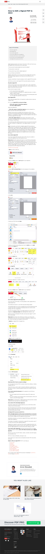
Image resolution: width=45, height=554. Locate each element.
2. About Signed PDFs (12, 51)
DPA (34, 532)
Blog (11, 4)
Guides (14, 4)
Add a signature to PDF (14, 449)
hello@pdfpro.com (7, 536)
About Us (15, 543)
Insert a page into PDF (14, 447)
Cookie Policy (36, 534)
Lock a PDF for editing (14, 450)
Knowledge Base (29, 530)
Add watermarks (13, 448)
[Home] (7, 1)
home (9, 4)
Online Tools (16, 532)
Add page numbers (13, 446)
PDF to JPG (16, 537)
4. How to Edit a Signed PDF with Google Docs (16, 54)
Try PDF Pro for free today (13, 147)
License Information (37, 530)
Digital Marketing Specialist (25, 465)
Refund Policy (36, 537)
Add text (11, 443)
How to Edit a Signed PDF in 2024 (22, 4)
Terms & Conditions (37, 533)
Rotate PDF (12, 442)
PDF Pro (15, 530)
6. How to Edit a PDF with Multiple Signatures (16, 57)
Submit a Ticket (28, 532)
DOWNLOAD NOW (32, 522)
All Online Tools (16, 538)
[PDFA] (15, 547)
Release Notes (28, 534)
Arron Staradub (33, 15)
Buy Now (17, 453)
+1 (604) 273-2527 (7, 530)
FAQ (27, 533)
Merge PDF (16, 533)
